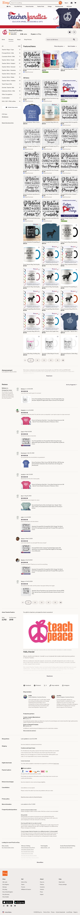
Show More (40, 862)
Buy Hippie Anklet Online (8, 847)
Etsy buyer (23, 453)
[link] (25, 360)
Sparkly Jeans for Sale (26, 859)
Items (3, 39)
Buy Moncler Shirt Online (66, 847)
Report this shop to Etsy (8, 122)
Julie (22, 517)
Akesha (23, 560)
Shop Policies (28, 39)
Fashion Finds (40, 6)
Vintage (50, 6)
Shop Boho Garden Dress (27, 849)
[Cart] (75, 3)
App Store (7, 902)
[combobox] (34, 3)
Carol (22, 431)
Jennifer (23, 474)
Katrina (22, 538)
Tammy (22, 581)
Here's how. (56, 763)
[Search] (60, 3)
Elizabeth (23, 410)
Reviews (11, 39)
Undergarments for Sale (27, 853)
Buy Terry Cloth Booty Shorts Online (30, 857)
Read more (49, 376)
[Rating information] (10, 34)
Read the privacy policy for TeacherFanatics (31, 797)
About (18, 39)
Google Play (19, 902)
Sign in (66, 2)
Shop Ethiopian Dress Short (28, 847)
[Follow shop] (74, 32)
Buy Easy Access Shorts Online (29, 855)
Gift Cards (69, 6)
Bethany (23, 388)
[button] (70, 32)
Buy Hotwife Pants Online (27, 851)
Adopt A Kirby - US (45, 847)
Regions (76, 912)
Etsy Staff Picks (18, 6)
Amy (22, 495)
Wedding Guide (59, 6)
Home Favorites (30, 6)
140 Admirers (5, 116)
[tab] (11, 46)
